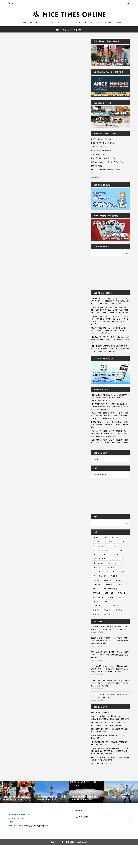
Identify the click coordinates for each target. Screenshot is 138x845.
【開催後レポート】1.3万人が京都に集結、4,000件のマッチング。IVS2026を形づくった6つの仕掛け (109, 627)
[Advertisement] (106, 272)
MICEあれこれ (54, 23)
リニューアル (118, 572)
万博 (114, 576)
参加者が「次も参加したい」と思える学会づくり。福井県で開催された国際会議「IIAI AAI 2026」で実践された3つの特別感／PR (110, 330)
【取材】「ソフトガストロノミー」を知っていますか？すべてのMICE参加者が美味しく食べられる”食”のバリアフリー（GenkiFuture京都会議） (110, 301)
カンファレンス (99, 555)
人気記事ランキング (98, 146)
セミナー (116, 559)
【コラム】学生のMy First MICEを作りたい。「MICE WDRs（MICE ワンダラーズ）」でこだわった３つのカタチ (110, 339)
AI (95, 537)
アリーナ (108, 542)
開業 (96, 614)
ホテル (112, 563)
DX (104, 537)
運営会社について (97, 177)
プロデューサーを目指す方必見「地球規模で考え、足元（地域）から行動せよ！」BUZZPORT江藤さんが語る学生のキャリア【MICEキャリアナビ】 (110, 433)
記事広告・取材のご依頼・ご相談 (103, 158)
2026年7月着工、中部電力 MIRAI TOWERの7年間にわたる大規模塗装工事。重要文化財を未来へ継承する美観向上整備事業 (109, 641)
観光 (119, 610)
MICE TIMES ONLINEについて (102, 139)
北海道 (119, 580)
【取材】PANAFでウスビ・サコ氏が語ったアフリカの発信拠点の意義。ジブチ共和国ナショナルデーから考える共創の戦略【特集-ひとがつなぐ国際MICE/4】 (109, 320)
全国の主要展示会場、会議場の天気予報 (105, 169)
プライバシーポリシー (16, 818)
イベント (98, 546)
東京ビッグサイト (100, 606)
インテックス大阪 (100, 550)
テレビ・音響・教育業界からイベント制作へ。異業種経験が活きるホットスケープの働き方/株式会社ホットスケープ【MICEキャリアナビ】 (110, 415)
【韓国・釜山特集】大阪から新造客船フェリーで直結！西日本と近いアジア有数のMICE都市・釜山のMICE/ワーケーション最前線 (109, 751)
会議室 (107, 580)
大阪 (122, 584)
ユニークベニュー (100, 572)
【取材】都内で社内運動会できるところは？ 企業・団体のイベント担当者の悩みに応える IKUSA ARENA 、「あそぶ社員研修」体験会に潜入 (110, 348)
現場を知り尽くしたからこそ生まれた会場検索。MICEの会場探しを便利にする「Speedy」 (109, 723)
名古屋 (97, 584)
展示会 (109, 593)
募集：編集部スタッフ (99, 154)
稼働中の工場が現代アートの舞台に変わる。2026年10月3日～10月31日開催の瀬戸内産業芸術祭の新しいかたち (110, 655)
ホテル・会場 (67, 23)
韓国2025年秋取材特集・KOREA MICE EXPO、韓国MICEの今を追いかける (109, 730)
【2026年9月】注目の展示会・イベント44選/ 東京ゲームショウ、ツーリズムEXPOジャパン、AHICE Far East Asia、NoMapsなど (110, 683)
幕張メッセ (98, 597)
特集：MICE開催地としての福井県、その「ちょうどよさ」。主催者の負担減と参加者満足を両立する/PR (110, 717)
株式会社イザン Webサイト (19, 814)
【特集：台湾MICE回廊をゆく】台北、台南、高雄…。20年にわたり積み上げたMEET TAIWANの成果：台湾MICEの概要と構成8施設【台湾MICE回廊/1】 (110, 310)
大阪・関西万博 (110, 589)
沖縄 (96, 610)
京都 (96, 580)
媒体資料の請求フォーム (100, 166)
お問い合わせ (107, 23)
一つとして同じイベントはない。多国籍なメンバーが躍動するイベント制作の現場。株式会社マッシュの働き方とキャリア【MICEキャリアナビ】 (109, 669)
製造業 (107, 610)
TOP (17, 23)
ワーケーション (99, 576)
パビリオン (98, 563)
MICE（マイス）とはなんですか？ (103, 143)
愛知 (111, 597)
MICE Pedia (95, 23)
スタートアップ (100, 559)
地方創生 (109, 584)
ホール (97, 567)
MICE (115, 537)
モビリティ (110, 567)
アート (121, 542)
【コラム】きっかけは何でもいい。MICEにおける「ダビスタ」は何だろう (109, 695)
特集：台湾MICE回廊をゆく (101, 712)
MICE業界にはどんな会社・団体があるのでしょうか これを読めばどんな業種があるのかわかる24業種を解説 (110, 424)
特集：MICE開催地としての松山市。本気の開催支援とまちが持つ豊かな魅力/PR (110, 758)
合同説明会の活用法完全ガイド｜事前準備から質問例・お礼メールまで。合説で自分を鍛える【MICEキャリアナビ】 (110, 442)
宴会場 (97, 593)
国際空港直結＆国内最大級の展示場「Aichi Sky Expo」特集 (108, 736)
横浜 (115, 606)
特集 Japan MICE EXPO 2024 (102, 763)
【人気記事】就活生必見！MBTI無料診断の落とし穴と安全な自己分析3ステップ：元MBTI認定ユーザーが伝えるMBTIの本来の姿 (110, 406)
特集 (24, 23)
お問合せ (11, 822)
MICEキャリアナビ (81, 23)
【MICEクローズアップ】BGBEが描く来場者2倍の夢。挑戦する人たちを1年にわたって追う (109, 743)
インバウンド (118, 550)
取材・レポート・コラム (38, 23)
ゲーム (114, 555)
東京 (96, 601)
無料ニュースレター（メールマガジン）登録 (107, 162)
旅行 (122, 597)
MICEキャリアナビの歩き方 (101, 150)
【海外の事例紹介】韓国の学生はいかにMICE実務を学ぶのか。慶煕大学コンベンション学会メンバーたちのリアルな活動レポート (110, 397)
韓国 (107, 614)
